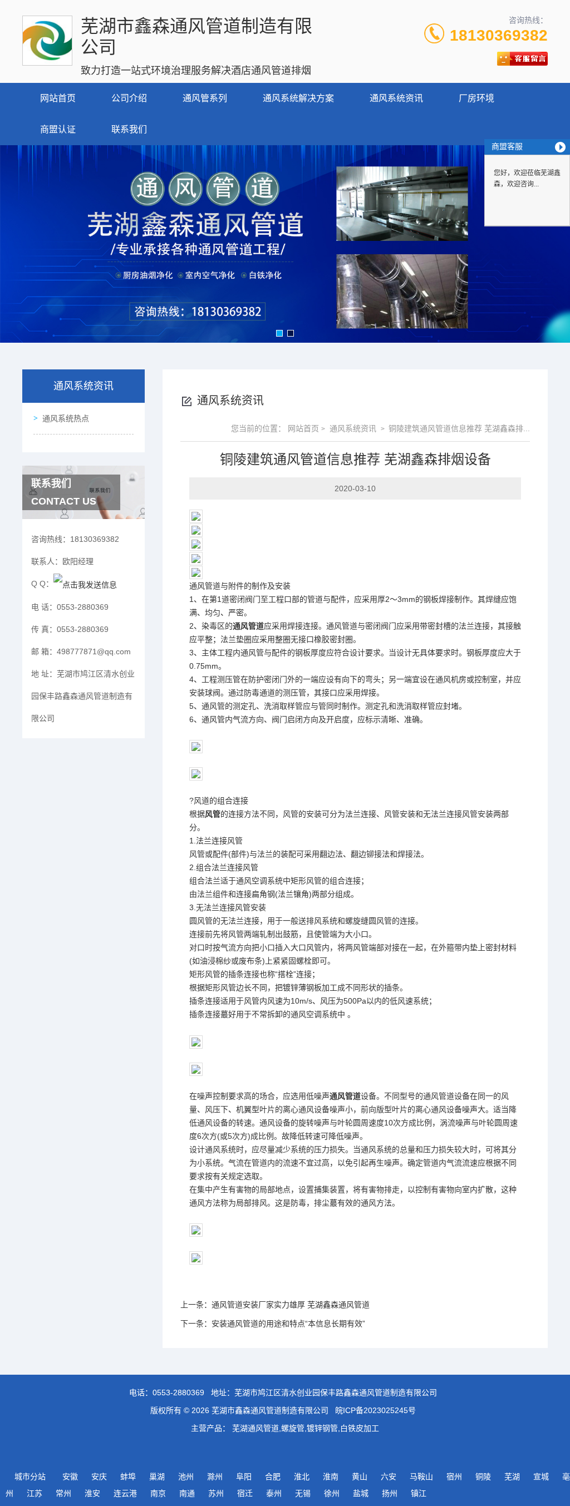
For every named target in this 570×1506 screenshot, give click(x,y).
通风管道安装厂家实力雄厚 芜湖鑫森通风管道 (291, 1304)
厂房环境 (476, 98)
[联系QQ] (85, 583)
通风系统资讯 (396, 98)
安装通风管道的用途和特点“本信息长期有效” (288, 1323)
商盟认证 (58, 129)
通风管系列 (205, 98)
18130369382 (499, 35)
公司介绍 (129, 98)
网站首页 (58, 98)
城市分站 (30, 1476)
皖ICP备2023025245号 (375, 1410)
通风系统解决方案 (298, 98)
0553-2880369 (178, 1392)
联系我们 (129, 129)
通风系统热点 (65, 418)
